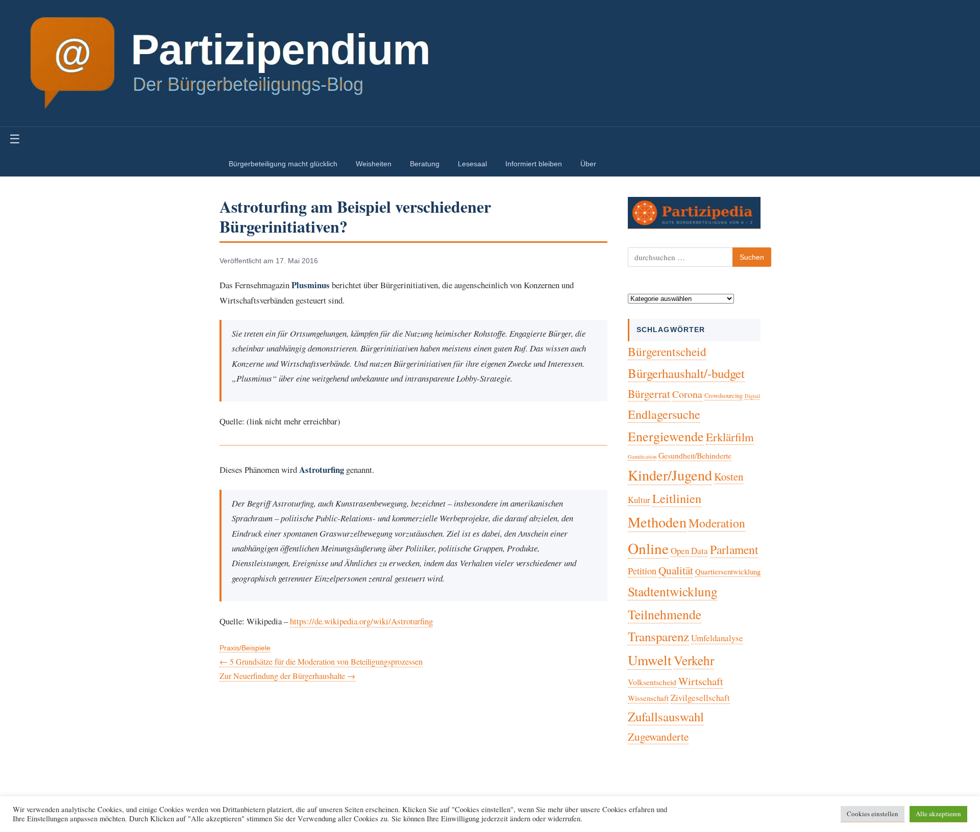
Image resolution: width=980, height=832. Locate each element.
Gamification (642, 456)
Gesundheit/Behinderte (694, 455)
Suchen (752, 257)
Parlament (734, 549)
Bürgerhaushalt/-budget (686, 373)
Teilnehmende (664, 614)
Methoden (657, 522)
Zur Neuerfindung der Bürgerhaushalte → (287, 675)
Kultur (639, 500)
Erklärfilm (730, 436)
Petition (642, 571)
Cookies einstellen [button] (872, 813)
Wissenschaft (648, 698)
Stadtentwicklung (673, 591)
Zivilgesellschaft (700, 697)
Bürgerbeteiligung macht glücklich (283, 164)
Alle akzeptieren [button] (938, 813)
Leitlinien (676, 498)
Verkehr (694, 660)
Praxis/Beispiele (245, 648)
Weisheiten (373, 164)
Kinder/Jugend (670, 475)
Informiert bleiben (533, 164)
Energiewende (666, 436)
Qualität (675, 570)
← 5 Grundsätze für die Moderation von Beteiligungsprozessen (321, 661)
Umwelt (650, 659)
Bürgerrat (649, 393)
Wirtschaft (700, 681)
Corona (687, 394)
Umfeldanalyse (717, 638)
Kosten (728, 476)
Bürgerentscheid (667, 351)
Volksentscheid (652, 681)
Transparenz (658, 636)
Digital (752, 395)
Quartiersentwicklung (728, 571)
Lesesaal (472, 164)
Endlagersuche (664, 414)
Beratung (424, 164)
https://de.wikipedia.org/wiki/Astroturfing (361, 621)
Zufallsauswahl (666, 716)
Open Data (689, 551)
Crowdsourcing (723, 395)
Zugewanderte (658, 736)
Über (588, 164)
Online (648, 548)
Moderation (717, 523)
